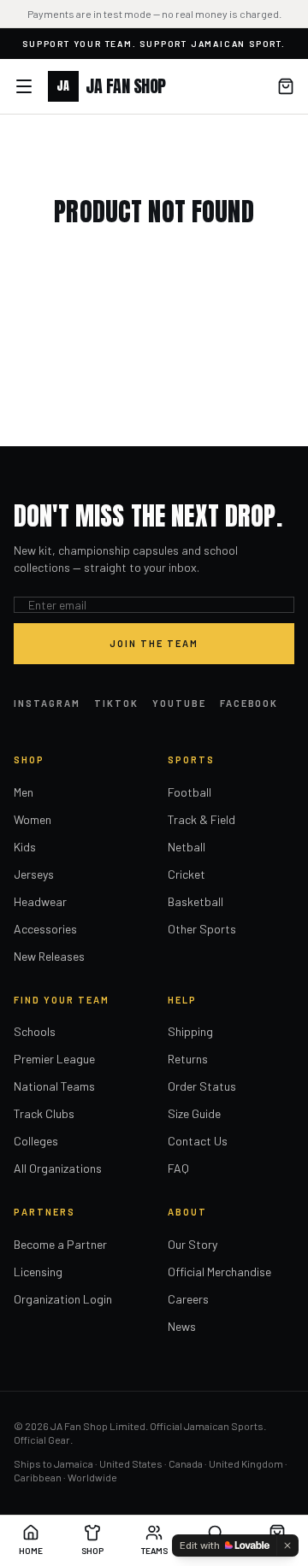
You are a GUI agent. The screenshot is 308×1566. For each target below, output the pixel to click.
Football (189, 792)
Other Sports (202, 928)
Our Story (192, 1244)
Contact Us (198, 1140)
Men (23, 792)
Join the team (154, 643)
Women (32, 819)
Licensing (38, 1271)
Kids (25, 846)
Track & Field (201, 819)
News (182, 1326)
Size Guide (194, 1113)
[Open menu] (24, 86)
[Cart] (285, 86)
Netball (186, 846)
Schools (35, 1031)
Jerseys (34, 874)
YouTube (179, 703)
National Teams (54, 1086)
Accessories (45, 928)
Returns (188, 1058)
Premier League (54, 1058)
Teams (154, 1550)
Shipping (190, 1031)
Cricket (186, 874)
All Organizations (58, 1168)
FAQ (178, 1168)
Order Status (202, 1086)
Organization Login (63, 1299)
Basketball (195, 901)
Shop (92, 1550)
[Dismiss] (287, 1545)
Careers (188, 1299)
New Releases (49, 956)
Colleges (36, 1140)
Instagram (47, 703)
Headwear (40, 901)
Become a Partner (60, 1244)
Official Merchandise (219, 1271)
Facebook (249, 703)
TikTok (116, 703)
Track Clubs (44, 1113)
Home (31, 1550)
